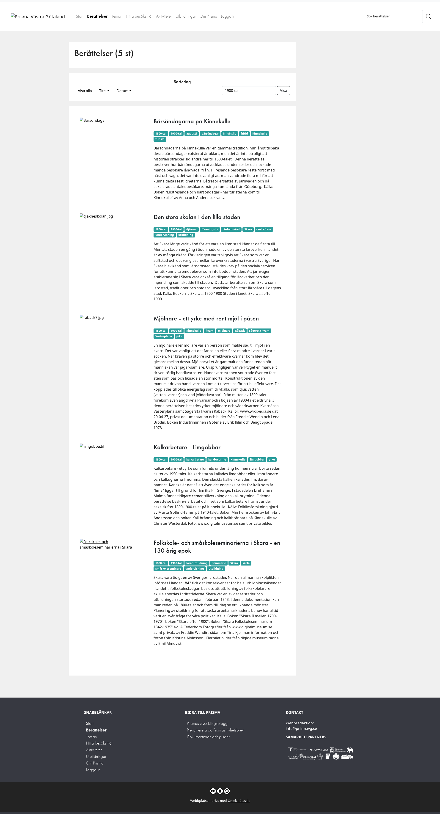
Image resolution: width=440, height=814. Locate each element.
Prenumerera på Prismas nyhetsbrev (215, 730)
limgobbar (257, 459)
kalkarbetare (195, 459)
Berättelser (97, 16)
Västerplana (163, 336)
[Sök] (428, 16)
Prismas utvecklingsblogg (207, 723)
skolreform (263, 229)
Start (79, 16)
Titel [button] (103, 90)
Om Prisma (208, 16)
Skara (248, 229)
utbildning (185, 235)
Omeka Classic (239, 800)
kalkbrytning (217, 459)
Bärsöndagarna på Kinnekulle (192, 121)
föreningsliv (209, 229)
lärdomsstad (231, 229)
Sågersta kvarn (259, 331)
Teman (116, 16)
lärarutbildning (197, 563)
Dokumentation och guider (208, 736)
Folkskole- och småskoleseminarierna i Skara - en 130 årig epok (217, 547)
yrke (179, 336)
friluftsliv (229, 133)
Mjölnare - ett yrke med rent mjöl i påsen (206, 318)
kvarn (210, 331)
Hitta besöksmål (139, 16)
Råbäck (240, 331)
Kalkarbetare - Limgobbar (187, 447)
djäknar (191, 229)
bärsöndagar (210, 133)
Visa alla (85, 90)
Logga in (228, 16)
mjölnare (224, 331)
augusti (191, 133)
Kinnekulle (259, 133)
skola (246, 563)
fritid (244, 133)
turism (160, 139)
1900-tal (176, 133)
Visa (283, 90)
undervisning (164, 235)
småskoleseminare (168, 569)
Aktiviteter (164, 16)
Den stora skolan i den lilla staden (197, 217)
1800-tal (160, 133)
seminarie (219, 563)
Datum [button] (123, 90)
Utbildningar (186, 16)
